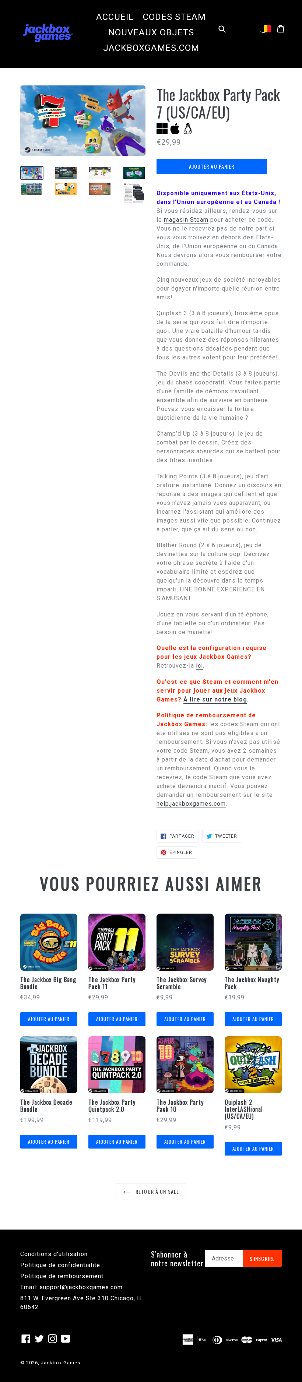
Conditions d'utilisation (54, 1254)
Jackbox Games (60, 1362)
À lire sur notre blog (215, 699)
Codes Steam (174, 17)
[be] (266, 28)
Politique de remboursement (61, 1276)
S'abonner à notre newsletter (177, 1258)
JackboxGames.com (151, 48)
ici (199, 665)
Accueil (115, 17)
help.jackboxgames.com (191, 803)
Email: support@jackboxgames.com (71, 1287)
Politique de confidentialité (60, 1265)
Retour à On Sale (156, 1191)
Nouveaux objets (151, 32)
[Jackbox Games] (48, 32)
